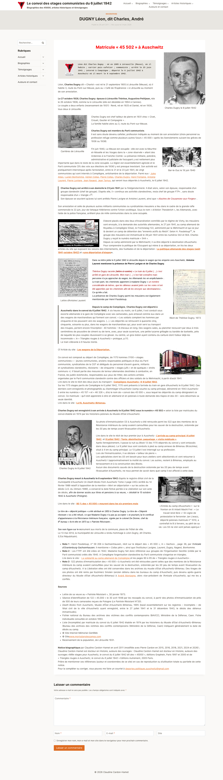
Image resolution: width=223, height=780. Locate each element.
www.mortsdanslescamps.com (85, 636)
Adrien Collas (92, 177)
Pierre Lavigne (74, 180)
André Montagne (127, 575)
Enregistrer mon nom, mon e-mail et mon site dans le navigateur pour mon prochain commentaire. (102, 740)
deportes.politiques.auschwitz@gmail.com (147, 668)
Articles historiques (28, 76)
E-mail (110, 733)
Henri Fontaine (138, 177)
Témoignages (25, 69)
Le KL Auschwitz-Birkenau (90, 403)
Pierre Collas (106, 177)
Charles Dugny (122, 177)
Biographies (111, 14)
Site (160, 733)
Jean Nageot (90, 180)
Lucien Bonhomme (74, 177)
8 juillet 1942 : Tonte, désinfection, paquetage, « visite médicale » (140, 439)
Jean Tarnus (104, 180)
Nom (58, 733)
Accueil (21, 57)
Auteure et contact (158, 7)
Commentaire (63, 698)
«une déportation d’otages (96, 252)
